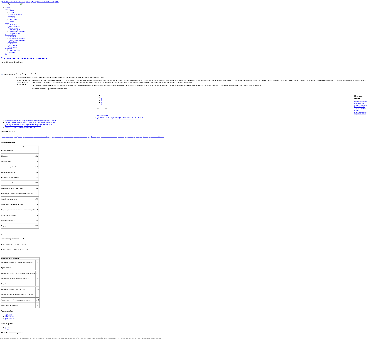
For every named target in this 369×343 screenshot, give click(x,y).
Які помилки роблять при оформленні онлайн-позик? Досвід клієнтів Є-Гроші (30, 120)
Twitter (7, 329)
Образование (76, 137)
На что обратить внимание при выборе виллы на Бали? (23, 126)
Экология (162, 137)
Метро (57, 137)
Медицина (54, 137)
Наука (60, 137)
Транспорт (146, 137)
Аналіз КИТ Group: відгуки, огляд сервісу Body (20, 127)
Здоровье (34, 137)
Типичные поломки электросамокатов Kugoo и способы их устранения (28, 124)
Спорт (126, 137)
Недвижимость (65, 137)
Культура (48, 137)
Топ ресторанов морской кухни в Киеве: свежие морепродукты (118, 119)
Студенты (136, 137)
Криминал (43, 137)
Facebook (8, 327)
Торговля (140, 137)
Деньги (19, 137)
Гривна (15, 137)
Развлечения (107, 137)
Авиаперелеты (5, 137)
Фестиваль (155, 137)
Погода (89, 137)
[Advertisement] (33, 67)
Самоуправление (121, 137)
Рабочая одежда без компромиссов (360, 102)
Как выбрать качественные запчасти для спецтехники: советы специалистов (30, 122)
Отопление (85, 137)
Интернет (39, 137)
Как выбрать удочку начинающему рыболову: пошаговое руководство (120, 117)
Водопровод (10, 137)
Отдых (81, 137)
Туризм (151, 137)
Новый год (71, 137)
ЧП (159, 137)
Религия (115, 137)
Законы (30, 137)
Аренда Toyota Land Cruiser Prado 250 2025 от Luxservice (360, 106)
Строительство (130, 137)
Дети (23, 137)
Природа (98, 137)
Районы (112, 137)
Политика (93, 137)
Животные (27, 137)
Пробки (102, 137)
